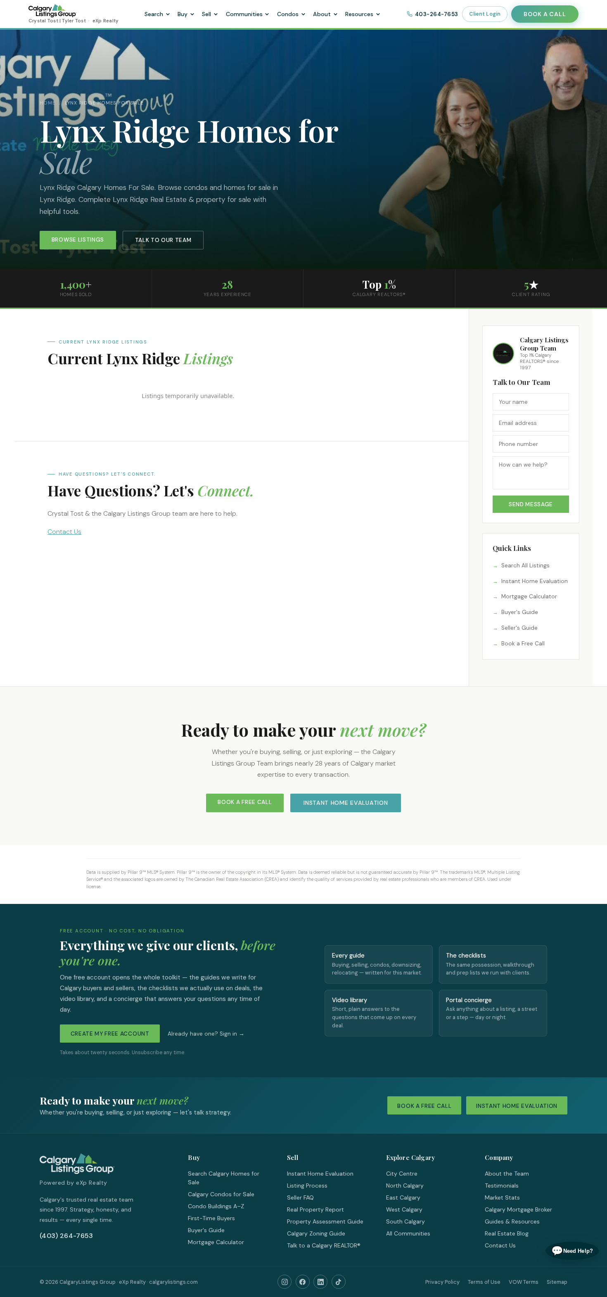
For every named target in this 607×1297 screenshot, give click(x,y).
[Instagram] (284, 1282)
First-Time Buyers (211, 1218)
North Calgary (405, 1185)
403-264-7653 (436, 14)
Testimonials (502, 1185)
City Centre (401, 1173)
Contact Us (64, 531)
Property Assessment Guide (325, 1221)
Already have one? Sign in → (206, 1033)
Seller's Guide (519, 627)
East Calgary (403, 1197)
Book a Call (545, 14)
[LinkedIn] (320, 1282)
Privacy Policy (442, 1281)
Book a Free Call (523, 643)
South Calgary (405, 1221)
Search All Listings (525, 565)
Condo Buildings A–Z (216, 1206)
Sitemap (557, 1281)
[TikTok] (339, 1282)
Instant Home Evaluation (534, 581)
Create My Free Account (110, 1033)
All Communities (408, 1233)
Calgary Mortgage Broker (518, 1209)
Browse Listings (78, 239)
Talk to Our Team (163, 240)
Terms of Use (484, 1281)
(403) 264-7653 (66, 1235)
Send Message (531, 504)
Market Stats (502, 1197)
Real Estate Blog (507, 1233)
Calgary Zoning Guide (316, 1233)
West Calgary (404, 1209)
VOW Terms (523, 1281)
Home (48, 103)
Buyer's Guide (519, 612)
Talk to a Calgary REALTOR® (323, 1245)
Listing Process (307, 1185)
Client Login (485, 14)
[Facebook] (303, 1282)
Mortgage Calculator (529, 596)
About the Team (507, 1173)
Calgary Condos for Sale (221, 1194)
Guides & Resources (512, 1221)
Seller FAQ (300, 1197)
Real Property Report (315, 1209)
